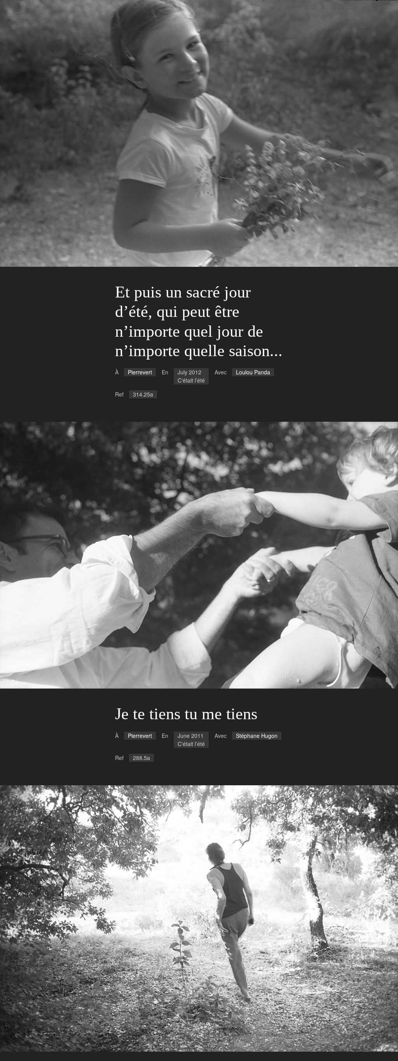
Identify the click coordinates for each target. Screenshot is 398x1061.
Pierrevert (140, 372)
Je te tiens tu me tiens (186, 714)
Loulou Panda (253, 372)
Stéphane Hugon (257, 735)
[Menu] (17, 16)
